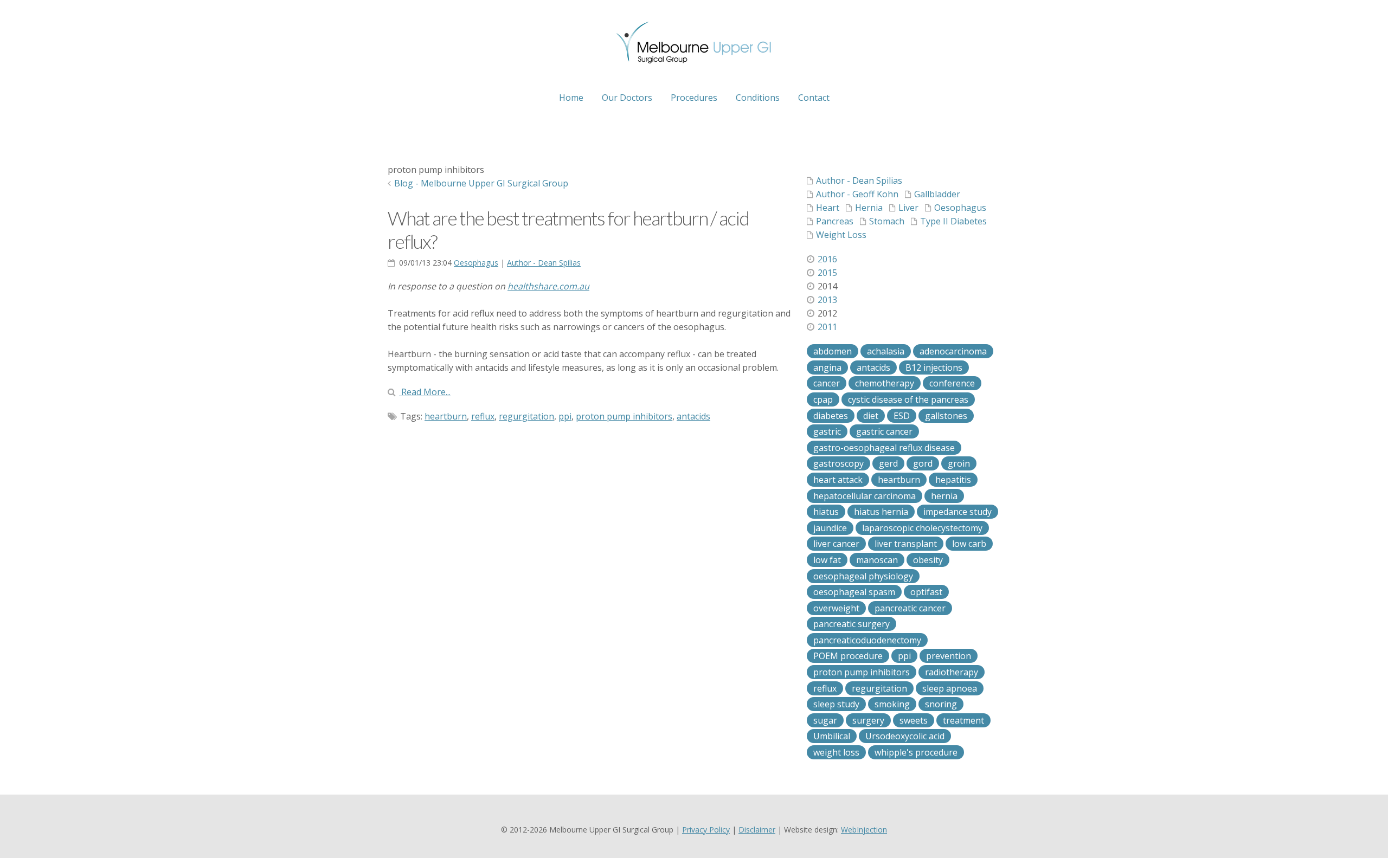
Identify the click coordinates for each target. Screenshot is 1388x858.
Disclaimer (756, 829)
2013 (827, 300)
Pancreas (834, 221)
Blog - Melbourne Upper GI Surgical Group (481, 183)
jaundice (830, 528)
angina (827, 367)
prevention (948, 656)
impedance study (957, 512)
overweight (836, 608)
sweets (913, 720)
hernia (944, 496)
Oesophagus (476, 262)
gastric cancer (884, 431)
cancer (826, 383)
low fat (827, 560)
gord (923, 463)
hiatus (826, 512)
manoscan (877, 560)
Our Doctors (627, 98)
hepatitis (953, 480)
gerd (888, 463)
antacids (693, 416)
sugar (825, 720)
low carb (969, 544)
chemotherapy (884, 383)
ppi (564, 416)
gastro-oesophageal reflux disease (884, 448)
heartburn (446, 416)
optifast (926, 592)
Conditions (758, 98)
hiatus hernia (881, 512)
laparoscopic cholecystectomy (922, 528)
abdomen (832, 351)
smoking (892, 704)
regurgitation (526, 416)
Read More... (425, 392)
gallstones (946, 416)
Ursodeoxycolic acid (904, 736)
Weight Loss (841, 235)
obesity (928, 560)
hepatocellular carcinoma (864, 496)
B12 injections (933, 367)
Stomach (886, 221)
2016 (827, 259)
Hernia (869, 208)
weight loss (836, 752)
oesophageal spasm (854, 592)
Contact (814, 98)
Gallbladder (937, 194)
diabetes (830, 416)
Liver (908, 208)
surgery (868, 720)
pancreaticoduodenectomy (867, 640)
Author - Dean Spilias (544, 262)
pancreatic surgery (851, 624)
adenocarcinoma (953, 351)
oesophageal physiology (863, 576)
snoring (941, 704)
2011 (827, 327)
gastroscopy (838, 463)
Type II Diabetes (953, 221)
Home (571, 98)
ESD (902, 416)
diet (870, 416)
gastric (827, 431)
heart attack (838, 480)
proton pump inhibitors (624, 416)
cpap (823, 399)
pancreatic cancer (910, 608)
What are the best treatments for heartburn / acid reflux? (568, 229)
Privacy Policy (706, 829)
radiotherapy (951, 672)
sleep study (836, 704)
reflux (482, 416)
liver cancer (836, 544)
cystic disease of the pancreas (908, 399)
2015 (827, 273)
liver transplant (906, 544)
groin (959, 463)
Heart (827, 208)
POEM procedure (848, 656)
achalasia (885, 351)
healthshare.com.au (548, 286)
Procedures (694, 98)
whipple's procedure (916, 752)
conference (952, 383)
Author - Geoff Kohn (857, 194)
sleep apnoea (949, 688)
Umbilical (831, 736)
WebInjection (864, 829)
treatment (963, 720)
